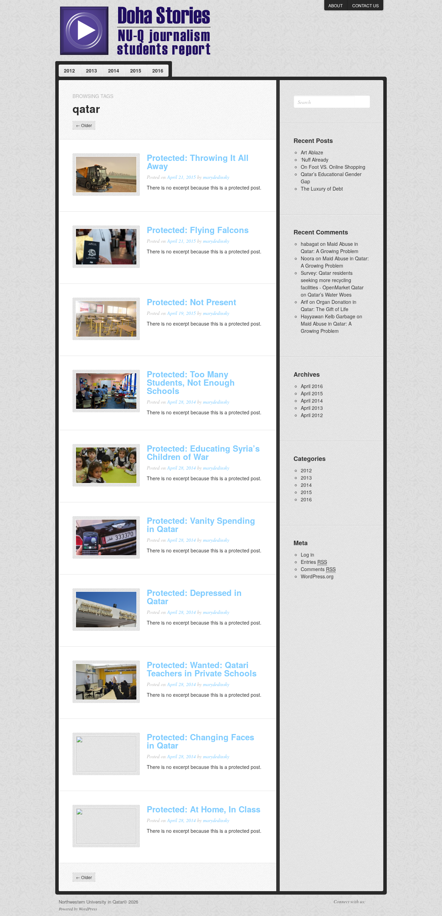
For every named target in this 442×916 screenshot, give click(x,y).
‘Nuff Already (314, 159)
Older (84, 125)
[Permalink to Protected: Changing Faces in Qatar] (106, 754)
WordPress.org (317, 576)
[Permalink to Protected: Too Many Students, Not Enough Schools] (106, 391)
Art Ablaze (312, 152)
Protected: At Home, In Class (203, 809)
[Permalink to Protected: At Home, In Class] (106, 826)
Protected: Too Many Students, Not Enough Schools (191, 382)
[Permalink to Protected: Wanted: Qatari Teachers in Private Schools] (106, 682)
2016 (157, 70)
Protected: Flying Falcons (198, 229)
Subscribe (380, 902)
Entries (314, 561)
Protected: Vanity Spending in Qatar (201, 524)
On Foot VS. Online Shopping (333, 166)
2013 (91, 70)
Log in (307, 554)
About (335, 5)
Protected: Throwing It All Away (198, 162)
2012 (69, 70)
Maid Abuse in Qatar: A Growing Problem (329, 247)
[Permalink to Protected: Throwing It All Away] (106, 174)
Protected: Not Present (191, 302)
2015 (135, 70)
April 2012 (312, 415)
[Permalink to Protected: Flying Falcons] (106, 247)
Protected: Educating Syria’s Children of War (203, 452)
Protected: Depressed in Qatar (194, 597)
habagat (310, 243)
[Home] (135, 30)
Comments (318, 569)
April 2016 (312, 386)
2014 (113, 70)
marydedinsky (216, 177)
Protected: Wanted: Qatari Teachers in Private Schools (202, 669)
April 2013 (312, 407)
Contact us (365, 5)
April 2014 (312, 400)
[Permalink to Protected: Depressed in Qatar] (106, 609)
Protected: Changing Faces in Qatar (200, 741)
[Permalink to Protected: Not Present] (106, 319)
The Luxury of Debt (322, 188)
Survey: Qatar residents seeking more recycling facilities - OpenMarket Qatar (332, 280)
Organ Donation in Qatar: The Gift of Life (328, 305)
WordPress (88, 909)
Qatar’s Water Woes (330, 294)
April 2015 (312, 393)
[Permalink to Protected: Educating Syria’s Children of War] (106, 465)
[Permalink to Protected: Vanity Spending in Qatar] (106, 537)
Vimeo (371, 902)
